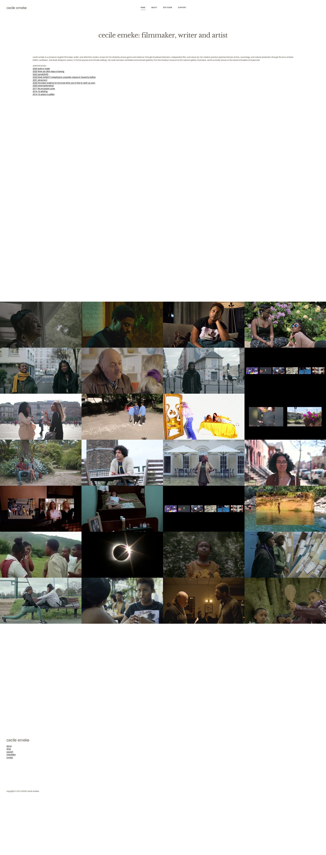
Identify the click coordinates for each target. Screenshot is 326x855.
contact (9, 757)
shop (8, 748)
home (143, 7)
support (182, 7)
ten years (167, 7)
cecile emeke (16, 7)
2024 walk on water (41, 68)
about (154, 7)
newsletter (11, 754)
